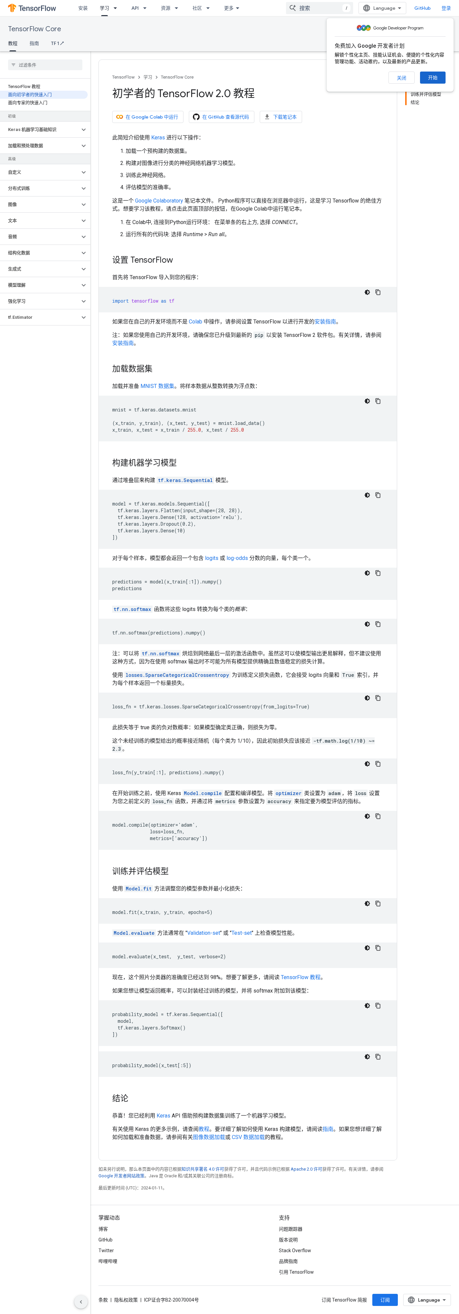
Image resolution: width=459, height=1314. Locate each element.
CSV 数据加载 (248, 1137)
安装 (83, 8)
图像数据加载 (209, 1137)
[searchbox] (45, 64)
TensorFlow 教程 (301, 977)
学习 (104, 8)
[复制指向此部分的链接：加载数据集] (159, 369)
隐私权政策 (126, 1300)
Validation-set (203, 933)
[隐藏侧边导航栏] (81, 1302)
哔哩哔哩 (107, 1261)
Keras (158, 137)
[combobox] (319, 8)
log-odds (237, 558)
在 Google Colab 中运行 (152, 117)
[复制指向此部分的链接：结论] (135, 1099)
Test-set (242, 933)
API (135, 8)
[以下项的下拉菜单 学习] (117, 8)
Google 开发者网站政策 (121, 1175)
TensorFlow (123, 77)
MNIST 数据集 (157, 386)
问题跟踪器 (290, 1229)
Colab (195, 321)
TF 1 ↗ (57, 43)
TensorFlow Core (34, 29)
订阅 (385, 1300)
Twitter (106, 1250)
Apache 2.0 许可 (306, 1169)
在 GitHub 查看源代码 (225, 117)
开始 (432, 78)
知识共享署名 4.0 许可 (202, 1169)
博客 (103, 1229)
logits (211, 558)
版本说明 (288, 1239)
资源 (165, 8)
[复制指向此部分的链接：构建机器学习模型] (183, 463)
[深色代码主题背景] (367, 292)
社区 (197, 8)
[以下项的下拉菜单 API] (147, 8)
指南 (34, 43)
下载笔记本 (285, 117)
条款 (103, 1300)
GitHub (422, 8)
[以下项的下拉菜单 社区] (210, 8)
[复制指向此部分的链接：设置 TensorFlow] (179, 261)
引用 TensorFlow (296, 1272)
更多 (229, 8)
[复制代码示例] (378, 292)
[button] (40, 130)
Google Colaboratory (159, 201)
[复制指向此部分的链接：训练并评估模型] (175, 872)
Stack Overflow (295, 1250)
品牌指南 (288, 1261)
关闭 (401, 78)
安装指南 (325, 321)
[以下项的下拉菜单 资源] (178, 8)
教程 (12, 43)
